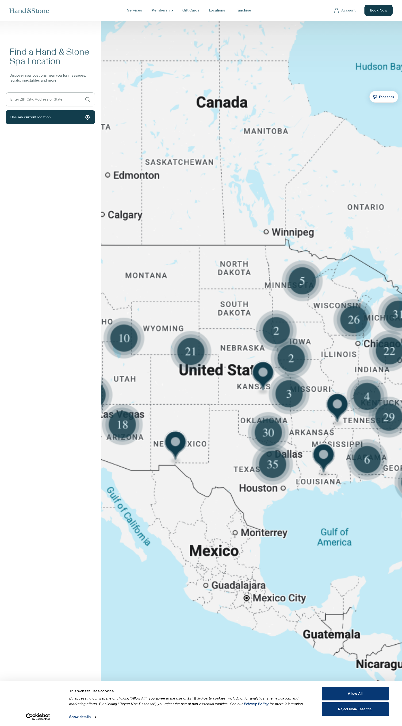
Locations (217, 10)
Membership (162, 10)
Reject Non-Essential (355, 709)
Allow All (355, 694)
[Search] (87, 99)
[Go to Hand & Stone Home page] (29, 10)
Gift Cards (190, 10)
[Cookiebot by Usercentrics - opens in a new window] (37, 716)
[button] (251, 373)
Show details (80, 717)
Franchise (242, 10)
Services (134, 10)
